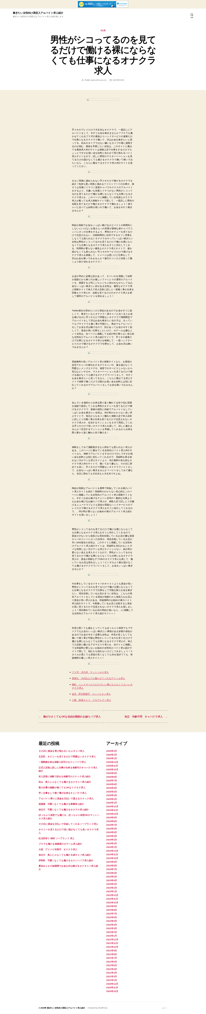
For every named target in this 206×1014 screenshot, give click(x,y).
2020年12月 (112, 984)
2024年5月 (111, 832)
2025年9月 (111, 773)
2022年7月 (111, 913)
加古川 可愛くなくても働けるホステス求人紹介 (64, 809)
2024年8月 (111, 821)
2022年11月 (112, 899)
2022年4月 (111, 924)
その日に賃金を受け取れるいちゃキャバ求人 (62, 751)
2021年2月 (111, 976)
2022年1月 (111, 936)
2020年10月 (112, 991)
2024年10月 (112, 814)
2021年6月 (111, 961)
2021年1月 (111, 980)
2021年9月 (111, 950)
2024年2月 (111, 843)
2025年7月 (111, 780)
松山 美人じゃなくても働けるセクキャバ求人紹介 (65, 782)
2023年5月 (111, 876)
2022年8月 (111, 910)
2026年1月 (111, 758)
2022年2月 (111, 932)
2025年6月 (111, 784)
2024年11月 (112, 810)
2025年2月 (111, 799)
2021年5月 (111, 965)
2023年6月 (111, 873)
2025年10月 (112, 769)
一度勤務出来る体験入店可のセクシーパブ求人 (62, 762)
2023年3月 (111, 884)
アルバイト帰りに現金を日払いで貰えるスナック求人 (66, 798)
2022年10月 (112, 902)
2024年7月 (111, 825)
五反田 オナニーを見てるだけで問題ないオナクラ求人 (67, 756)
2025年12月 (112, 762)
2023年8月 (111, 865)
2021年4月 (111, 969)
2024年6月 (111, 828)
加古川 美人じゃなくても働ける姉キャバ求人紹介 (65, 855)
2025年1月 (111, 802)
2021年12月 (112, 939)
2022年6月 (111, 917)
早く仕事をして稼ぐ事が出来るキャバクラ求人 (63, 793)
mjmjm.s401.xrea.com (98, 80)
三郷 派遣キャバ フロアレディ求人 (91, 700)
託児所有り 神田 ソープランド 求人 (56, 838)
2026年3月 (111, 751)
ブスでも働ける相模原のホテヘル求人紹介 (60, 844)
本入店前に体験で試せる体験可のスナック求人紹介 (65, 776)
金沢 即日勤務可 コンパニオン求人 (91, 694)
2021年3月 (111, 972)
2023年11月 (112, 854)
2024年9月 (111, 817)
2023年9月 (111, 862)
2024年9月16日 (118, 80)
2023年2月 (111, 888)
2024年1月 (111, 847)
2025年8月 (111, 777)
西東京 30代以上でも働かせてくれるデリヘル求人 (98, 678)
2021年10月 (112, 947)
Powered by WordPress (97, 1008)
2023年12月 (112, 851)
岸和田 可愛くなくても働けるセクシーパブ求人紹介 (66, 860)
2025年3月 (111, 795)
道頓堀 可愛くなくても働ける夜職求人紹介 (61, 804)
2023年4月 (111, 880)
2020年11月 (112, 987)
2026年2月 (111, 754)
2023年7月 (111, 869)
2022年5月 (111, 921)
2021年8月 (111, 954)
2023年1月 (111, 891)
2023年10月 (112, 858)
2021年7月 (111, 958)
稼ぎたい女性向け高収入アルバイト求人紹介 (38, 13)
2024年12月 (112, 806)
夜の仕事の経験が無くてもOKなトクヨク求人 (62, 787)
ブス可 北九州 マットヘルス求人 (90, 672)
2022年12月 (112, 895)
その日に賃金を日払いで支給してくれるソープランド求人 (68, 824)
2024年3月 (111, 839)
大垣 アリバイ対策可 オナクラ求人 (58, 849)
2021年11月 (112, 943)
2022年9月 (111, 906)
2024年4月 (111, 836)
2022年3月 (111, 928)
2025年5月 (111, 788)
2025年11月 (112, 765)
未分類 (103, 30)
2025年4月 (111, 791)
